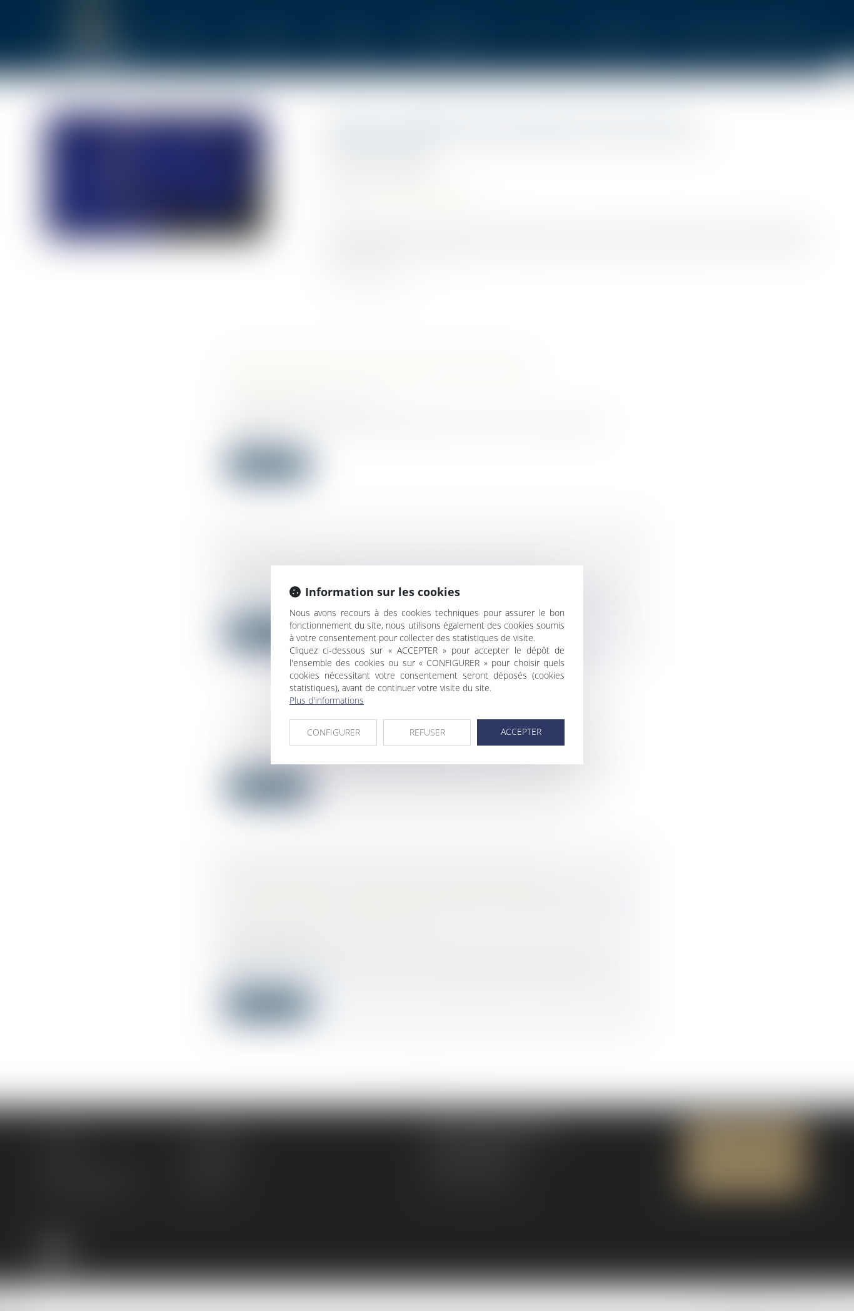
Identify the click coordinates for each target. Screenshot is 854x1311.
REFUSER (427, 732)
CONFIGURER (333, 732)
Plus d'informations (326, 700)
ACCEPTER (521, 731)
